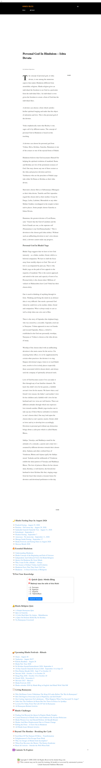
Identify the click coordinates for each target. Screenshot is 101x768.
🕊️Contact (32, 10)
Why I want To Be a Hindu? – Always (28, 562)
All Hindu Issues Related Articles (27, 727)
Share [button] (69, 75)
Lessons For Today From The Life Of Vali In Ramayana (35, 703)
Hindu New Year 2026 (23, 664)
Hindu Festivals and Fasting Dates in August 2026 (33, 541)
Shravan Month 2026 (22, 544)
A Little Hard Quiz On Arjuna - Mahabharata (31, 615)
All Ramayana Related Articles (26, 706)
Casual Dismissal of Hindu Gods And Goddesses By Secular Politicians (40, 717)
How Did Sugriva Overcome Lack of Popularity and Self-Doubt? (38, 696)
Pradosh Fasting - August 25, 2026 (27, 525)
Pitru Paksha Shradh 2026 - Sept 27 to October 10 (33, 671)
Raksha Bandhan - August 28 (25, 661)
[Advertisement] (50, 27)
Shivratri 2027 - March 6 (24, 680)
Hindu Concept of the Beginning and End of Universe (34, 555)
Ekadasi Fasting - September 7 (26, 534)
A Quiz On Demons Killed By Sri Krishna (30, 617)
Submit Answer (35, 599)
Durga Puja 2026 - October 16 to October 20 (31, 676)
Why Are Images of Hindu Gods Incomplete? (31, 740)
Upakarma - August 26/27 (24, 659)
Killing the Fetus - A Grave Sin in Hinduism (31, 724)
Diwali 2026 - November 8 (24, 678)
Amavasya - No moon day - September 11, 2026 (32, 537)
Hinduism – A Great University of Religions (31, 569)
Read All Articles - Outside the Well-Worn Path (32, 745)
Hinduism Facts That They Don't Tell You (30, 567)
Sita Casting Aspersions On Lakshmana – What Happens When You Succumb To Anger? (47, 699)
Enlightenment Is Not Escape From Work (30, 738)
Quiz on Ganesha (21, 613)
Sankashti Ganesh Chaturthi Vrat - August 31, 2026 (33, 530)
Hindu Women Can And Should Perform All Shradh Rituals (36, 720)
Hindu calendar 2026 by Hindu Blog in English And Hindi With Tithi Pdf (41, 685)
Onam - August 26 (21, 657)
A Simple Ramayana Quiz (24, 610)
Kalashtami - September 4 (24, 532)
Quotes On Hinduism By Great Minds (28, 560)
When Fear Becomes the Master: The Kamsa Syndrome (35, 743)
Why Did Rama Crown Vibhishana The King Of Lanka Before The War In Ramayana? (46, 694)
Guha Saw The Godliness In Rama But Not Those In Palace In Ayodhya (40, 701)
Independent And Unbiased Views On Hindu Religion (34, 557)
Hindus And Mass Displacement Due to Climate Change (35, 722)
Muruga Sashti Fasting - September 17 (29, 539)
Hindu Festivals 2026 (22, 683)
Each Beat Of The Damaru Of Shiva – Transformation (34, 736)
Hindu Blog (27, 6)
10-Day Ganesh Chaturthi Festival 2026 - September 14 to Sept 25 (39, 668)
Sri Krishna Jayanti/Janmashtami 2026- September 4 (34, 666)
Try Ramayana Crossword (24, 620)
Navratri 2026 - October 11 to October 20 (30, 673)
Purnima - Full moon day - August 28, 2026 (30, 527)
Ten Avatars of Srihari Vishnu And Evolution (31, 565)
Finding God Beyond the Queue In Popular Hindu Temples (36, 715)
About (23, 10)
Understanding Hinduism (24, 553)
